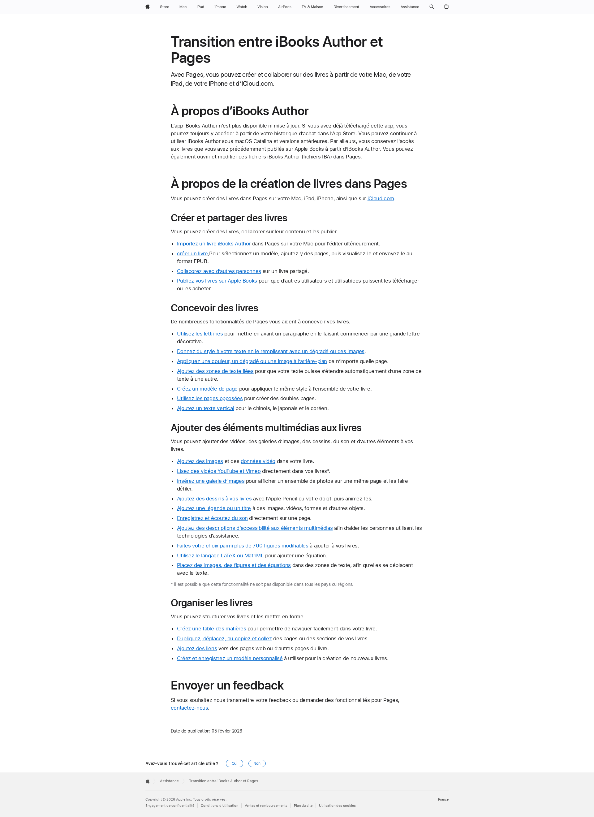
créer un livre (192, 253)
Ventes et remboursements (266, 806)
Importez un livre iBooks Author (214, 243)
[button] (432, 7)
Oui (235, 763)
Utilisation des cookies (337, 806)
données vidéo (258, 461)
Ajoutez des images (200, 461)
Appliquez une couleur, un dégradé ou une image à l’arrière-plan (252, 361)
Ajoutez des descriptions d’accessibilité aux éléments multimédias (255, 528)
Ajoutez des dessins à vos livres (214, 498)
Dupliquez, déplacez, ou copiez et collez (224, 638)
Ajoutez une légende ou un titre (214, 508)
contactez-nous (189, 708)
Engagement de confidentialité (169, 806)
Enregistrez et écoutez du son (212, 518)
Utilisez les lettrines (200, 334)
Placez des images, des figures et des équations (234, 565)
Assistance (169, 781)
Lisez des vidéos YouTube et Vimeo (219, 471)
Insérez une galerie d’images (211, 481)
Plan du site (303, 806)
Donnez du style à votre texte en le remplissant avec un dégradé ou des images (270, 351)
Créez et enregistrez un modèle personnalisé (230, 658)
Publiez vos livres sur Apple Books (217, 281)
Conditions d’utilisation (219, 806)
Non (256, 763)
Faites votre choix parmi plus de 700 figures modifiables (242, 546)
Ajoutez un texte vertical (205, 408)
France (443, 800)
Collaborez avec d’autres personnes (219, 271)
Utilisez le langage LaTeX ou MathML (220, 555)
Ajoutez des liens (197, 648)
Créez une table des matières (211, 628)
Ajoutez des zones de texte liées (215, 371)
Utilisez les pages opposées (210, 398)
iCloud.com (381, 198)
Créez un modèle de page (207, 389)
